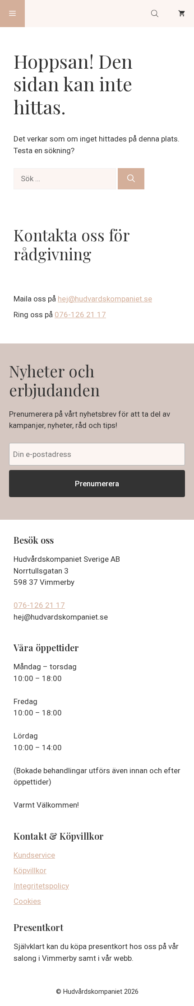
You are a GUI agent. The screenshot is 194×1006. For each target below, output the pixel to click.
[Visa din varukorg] (181, 13)
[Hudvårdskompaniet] (58, 13)
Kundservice (34, 855)
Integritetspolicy (41, 885)
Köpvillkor (30, 870)
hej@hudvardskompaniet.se (105, 298)
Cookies (27, 901)
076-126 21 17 (80, 314)
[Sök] (131, 179)
